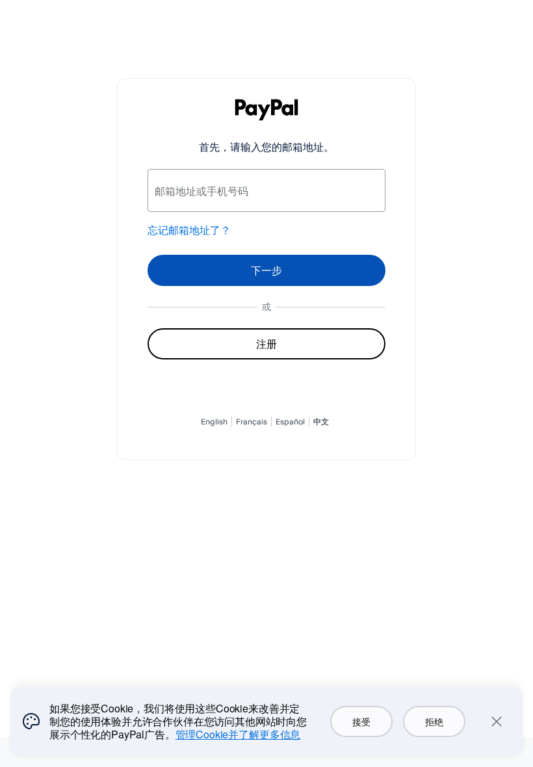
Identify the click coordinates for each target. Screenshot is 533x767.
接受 (361, 721)
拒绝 (434, 721)
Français (251, 421)
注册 (266, 343)
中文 (321, 421)
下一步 (266, 270)
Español (290, 421)
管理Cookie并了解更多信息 (238, 734)
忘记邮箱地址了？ (189, 230)
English (214, 421)
